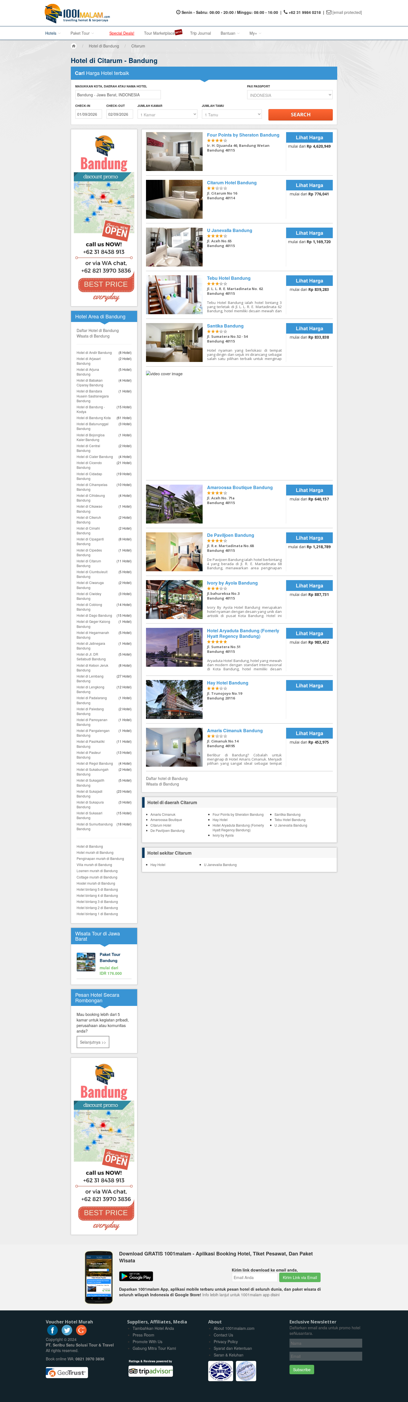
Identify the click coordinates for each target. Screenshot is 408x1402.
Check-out (115, 106)
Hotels (51, 33)
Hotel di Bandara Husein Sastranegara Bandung (93, 396)
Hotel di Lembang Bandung (90, 678)
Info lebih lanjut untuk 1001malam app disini (240, 1294)
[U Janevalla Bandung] (216, 247)
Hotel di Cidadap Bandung (89, 476)
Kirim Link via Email (300, 1277)
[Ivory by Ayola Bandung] (216, 599)
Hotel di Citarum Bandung (89, 563)
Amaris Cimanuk (162, 814)
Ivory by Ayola (223, 835)
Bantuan (228, 33)
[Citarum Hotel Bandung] (216, 199)
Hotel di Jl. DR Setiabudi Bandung (91, 656)
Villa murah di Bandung (94, 864)
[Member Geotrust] (67, 1370)
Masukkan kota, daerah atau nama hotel (111, 86)
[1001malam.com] (76, 13)
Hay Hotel (220, 819)
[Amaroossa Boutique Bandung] (216, 504)
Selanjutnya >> (93, 1042)
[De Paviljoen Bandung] (216, 551)
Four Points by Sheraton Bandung (238, 814)
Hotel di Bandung (90, 846)
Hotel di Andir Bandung (94, 352)
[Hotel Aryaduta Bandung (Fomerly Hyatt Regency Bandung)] (216, 649)
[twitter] (67, 1333)
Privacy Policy (226, 1341)
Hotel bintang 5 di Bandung (97, 889)
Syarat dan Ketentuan (233, 1348)
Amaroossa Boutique (166, 819)
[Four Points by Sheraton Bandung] (216, 151)
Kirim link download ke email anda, (265, 1270)
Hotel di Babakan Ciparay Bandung (90, 382)
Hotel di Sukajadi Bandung (89, 793)
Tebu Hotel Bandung (290, 819)
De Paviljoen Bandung (167, 830)
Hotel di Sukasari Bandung (89, 815)
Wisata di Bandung (93, 336)
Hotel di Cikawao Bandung (89, 508)
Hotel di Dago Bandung (94, 615)
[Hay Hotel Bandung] (216, 699)
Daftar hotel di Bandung (167, 778)
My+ (254, 33)
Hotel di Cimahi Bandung (88, 530)
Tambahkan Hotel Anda (153, 1328)
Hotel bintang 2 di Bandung (97, 907)
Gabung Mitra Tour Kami (154, 1348)
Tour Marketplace (159, 33)
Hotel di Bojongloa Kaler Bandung (91, 437)
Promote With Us (147, 1341)
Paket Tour (80, 33)
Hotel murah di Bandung (95, 852)
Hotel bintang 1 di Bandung (97, 913)
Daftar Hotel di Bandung (98, 330)
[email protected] (347, 12)
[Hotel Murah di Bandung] (104, 1145)
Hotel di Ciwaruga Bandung (90, 585)
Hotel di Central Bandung (88, 448)
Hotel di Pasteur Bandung (89, 754)
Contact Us (223, 1335)
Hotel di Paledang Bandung (90, 711)
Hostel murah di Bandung (96, 883)
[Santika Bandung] (216, 342)
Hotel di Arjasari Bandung (89, 361)
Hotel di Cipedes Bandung (89, 552)
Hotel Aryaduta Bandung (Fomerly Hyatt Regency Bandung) (238, 827)
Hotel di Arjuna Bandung (88, 371)
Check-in (82, 106)
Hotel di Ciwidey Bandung (89, 596)
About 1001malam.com (234, 1328)
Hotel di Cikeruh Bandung (89, 519)
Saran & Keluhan (228, 1355)
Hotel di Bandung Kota (94, 417)
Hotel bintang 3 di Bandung (97, 901)
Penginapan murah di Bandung (100, 858)
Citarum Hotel (160, 825)
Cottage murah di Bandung (97, 877)
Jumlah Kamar (149, 106)
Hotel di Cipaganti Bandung (90, 541)
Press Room (143, 1335)
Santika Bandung (287, 814)
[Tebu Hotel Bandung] (216, 294)
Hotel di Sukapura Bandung (90, 804)
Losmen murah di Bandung (97, 870)
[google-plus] (81, 1333)
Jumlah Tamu (213, 106)
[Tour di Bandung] (104, 964)
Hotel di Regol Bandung (95, 763)
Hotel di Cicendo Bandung (89, 465)
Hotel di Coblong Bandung (89, 606)
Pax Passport (258, 86)
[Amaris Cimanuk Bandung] (216, 747)
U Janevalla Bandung (290, 825)
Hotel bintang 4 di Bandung (97, 895)
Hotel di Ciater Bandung (95, 456)
